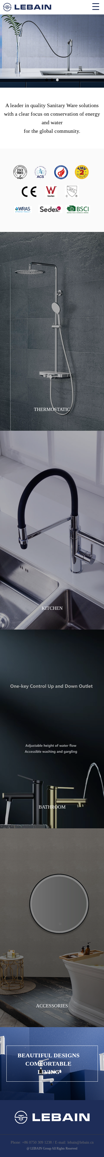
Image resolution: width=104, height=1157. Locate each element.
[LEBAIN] (52, 5)
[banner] (52, 51)
